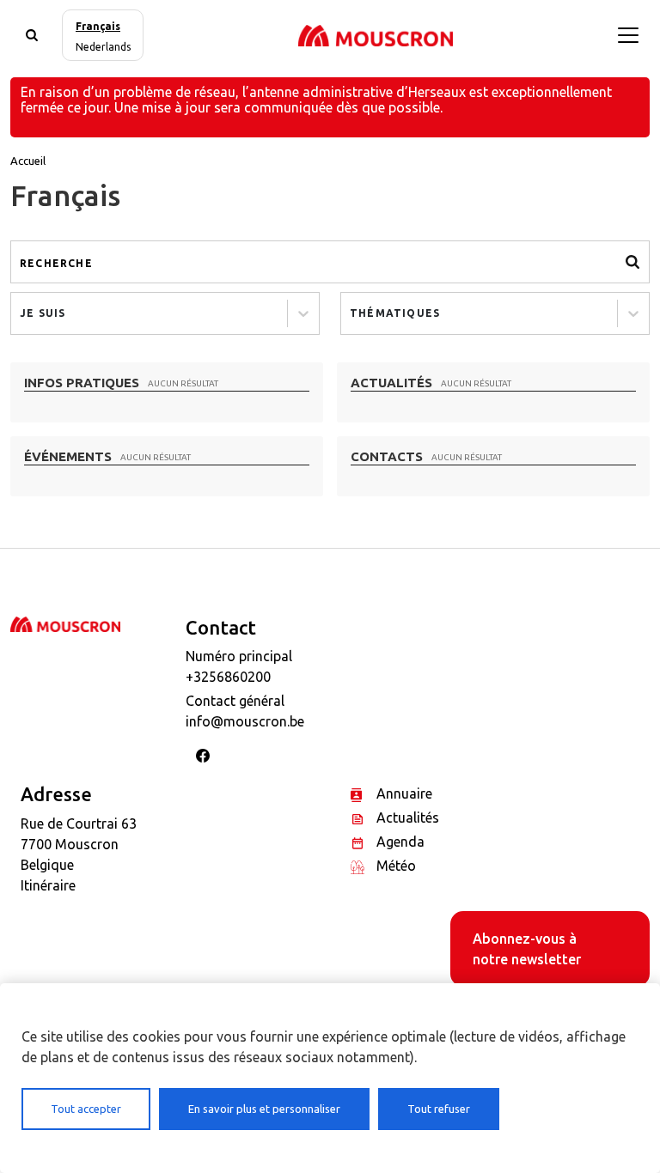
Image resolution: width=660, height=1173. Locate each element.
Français (98, 26)
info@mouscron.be (245, 721)
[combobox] (21, 313)
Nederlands (103, 46)
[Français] (375, 35)
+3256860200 (228, 676)
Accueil (28, 161)
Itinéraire (48, 885)
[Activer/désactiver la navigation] (628, 35)
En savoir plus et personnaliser (264, 1109)
